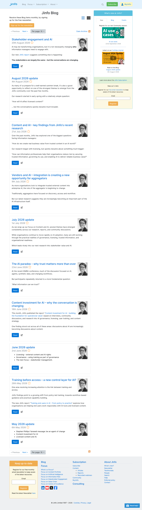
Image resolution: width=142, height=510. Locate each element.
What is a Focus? (47, 470)
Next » (25, 31)
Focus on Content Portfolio (51, 472)
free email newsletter (116, 90)
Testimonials (109, 470)
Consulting (78, 483)
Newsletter (108, 468)
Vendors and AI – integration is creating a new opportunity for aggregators (41, 176)
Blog (24, 4)
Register (113, 103)
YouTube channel (117, 50)
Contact (107, 482)
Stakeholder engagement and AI (32, 39)
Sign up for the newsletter (22, 25)
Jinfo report (24, 55)
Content (76, 468)
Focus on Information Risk (50, 477)
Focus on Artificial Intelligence (52, 474)
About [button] (53, 4)
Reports (81, 473)
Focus (44, 466)
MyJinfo (127, 4)
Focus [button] (30, 4)
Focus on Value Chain (49, 481)
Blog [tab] (112, 20)
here (33, 493)
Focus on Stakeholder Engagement (54, 479)
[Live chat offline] (132, 505)
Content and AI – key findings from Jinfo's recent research (42, 126)
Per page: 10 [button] (37, 31)
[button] (21, 66)
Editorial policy (109, 480)
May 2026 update (23, 424)
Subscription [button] (41, 4)
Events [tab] (124, 20)
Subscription (79, 462)
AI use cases (113, 41)
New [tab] (101, 20)
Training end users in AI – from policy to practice (51, 403)
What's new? (109, 466)
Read (15, 66)
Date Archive (81, 31)
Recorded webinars (85, 475)
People (106, 473)
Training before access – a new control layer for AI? (44, 380)
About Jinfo (110, 462)
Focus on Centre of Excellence (52, 484)
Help (106, 478)
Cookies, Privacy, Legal (82, 503)
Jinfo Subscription (121, 80)
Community (77, 478)
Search (106, 475)
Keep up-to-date (23, 463)
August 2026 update (25, 78)
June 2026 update (23, 347)
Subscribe (112, 4)
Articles (80, 470)
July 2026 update (23, 219)
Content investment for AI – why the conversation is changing (44, 304)
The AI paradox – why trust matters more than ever (44, 263)
